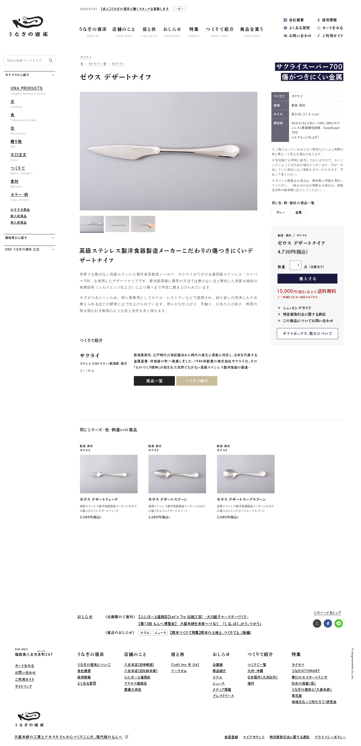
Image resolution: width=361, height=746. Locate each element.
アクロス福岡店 (135, 683)
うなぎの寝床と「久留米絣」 (312, 689)
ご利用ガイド (332, 35)
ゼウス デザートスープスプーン (241, 499)
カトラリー (118, 63)
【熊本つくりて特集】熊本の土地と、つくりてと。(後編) (210, 632)
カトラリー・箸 (97, 63)
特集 (296, 654)
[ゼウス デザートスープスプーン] (246, 474)
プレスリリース (223, 695)
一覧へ (179, 9)
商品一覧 (154, 381)
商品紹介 (219, 670)
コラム (217, 677)
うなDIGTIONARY (306, 670)
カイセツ (298, 664)
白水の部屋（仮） (304, 683)
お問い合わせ (300, 35)
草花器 (297, 695)
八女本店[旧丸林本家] (141, 670)
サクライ (86, 57)
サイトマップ (23, 686)
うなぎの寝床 (90, 654)
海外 (251, 683)
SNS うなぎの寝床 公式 (22, 249)
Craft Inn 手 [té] (185, 664)
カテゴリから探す (17, 74)
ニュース (219, 683)
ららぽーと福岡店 (137, 677)
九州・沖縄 (255, 670)
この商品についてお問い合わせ (308, 320)
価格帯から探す (16, 237)
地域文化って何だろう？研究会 (314, 701)
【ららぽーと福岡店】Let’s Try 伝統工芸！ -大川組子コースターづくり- (194, 617)
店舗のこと (135, 654)
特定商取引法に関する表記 (304, 314)
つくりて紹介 (197, 381)
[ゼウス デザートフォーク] (109, 474)
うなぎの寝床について (94, 664)
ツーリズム (179, 670)
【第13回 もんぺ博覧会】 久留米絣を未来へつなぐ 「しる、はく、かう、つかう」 (200, 623)
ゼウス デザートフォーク (99, 499)
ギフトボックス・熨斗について (308, 333)
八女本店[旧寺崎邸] (139, 664)
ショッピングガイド (297, 308)
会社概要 (296, 20)
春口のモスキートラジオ (310, 677)
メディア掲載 (222, 689)
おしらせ (221, 654)
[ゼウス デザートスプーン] (177, 474)
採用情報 (329, 20)
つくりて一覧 (257, 664)
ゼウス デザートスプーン (167, 499)
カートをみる (332, 28)
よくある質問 (299, 28)
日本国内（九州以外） (263, 677)
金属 (298, 212)
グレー (280, 212)
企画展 (218, 664)
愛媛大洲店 (132, 689)
